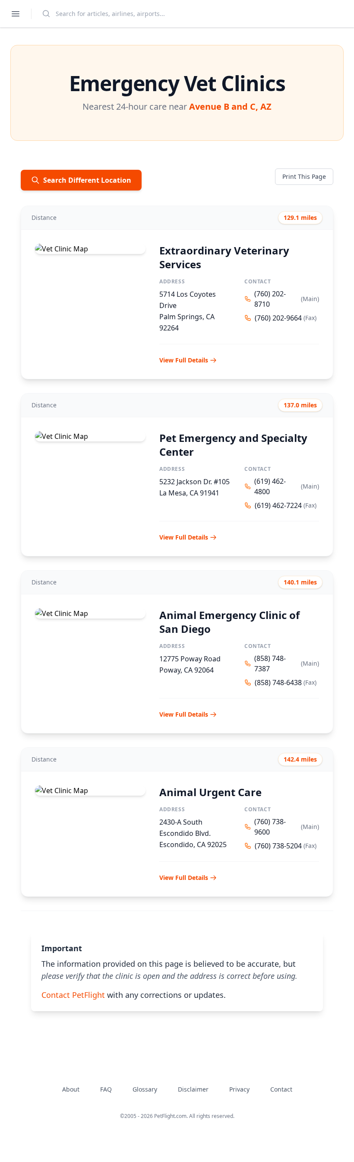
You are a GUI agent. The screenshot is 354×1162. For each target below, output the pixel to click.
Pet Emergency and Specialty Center (233, 445)
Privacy (239, 1089)
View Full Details (183, 360)
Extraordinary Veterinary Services (224, 257)
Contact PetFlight (73, 995)
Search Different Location (87, 180)
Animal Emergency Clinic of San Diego (229, 622)
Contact (281, 1089)
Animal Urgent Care (210, 792)
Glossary (145, 1089)
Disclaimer (193, 1089)
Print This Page (304, 176)
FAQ (106, 1089)
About (70, 1089)
